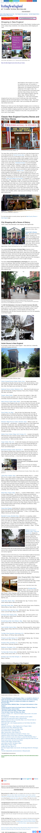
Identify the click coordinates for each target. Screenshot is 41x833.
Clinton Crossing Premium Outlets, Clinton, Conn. (13, 381)
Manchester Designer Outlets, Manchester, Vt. (12, 449)
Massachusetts (16, 0)
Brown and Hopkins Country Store (15, 178)
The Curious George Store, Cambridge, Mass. (12, 729)
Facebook (24, 778)
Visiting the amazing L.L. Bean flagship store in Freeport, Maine (16, 726)
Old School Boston (23, 823)
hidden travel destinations (19, 795)
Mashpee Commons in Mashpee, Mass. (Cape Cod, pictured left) (32, 531)
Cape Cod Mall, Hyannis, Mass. (8, 627)
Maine (11, 0)
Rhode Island (29, 0)
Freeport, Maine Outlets (7, 395)
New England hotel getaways (21, 14)
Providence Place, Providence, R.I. (9, 642)
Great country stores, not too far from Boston (12, 740)
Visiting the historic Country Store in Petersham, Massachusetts (16, 735)
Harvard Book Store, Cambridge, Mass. (10, 730)
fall (14, 798)
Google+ (5, 780)
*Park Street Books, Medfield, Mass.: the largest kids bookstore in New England (19, 705)
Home (2, 0)
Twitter (30, 778)
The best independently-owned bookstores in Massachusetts (15, 751)
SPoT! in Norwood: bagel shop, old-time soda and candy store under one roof (19, 738)
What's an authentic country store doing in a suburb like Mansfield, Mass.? (19, 737)
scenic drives (28, 795)
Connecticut (6, 0)
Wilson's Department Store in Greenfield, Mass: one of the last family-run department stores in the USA (18, 720)
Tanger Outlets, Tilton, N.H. (8, 442)
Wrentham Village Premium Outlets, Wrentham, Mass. (14, 421)
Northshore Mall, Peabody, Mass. (9, 615)
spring (21, 798)
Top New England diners (34, 14)
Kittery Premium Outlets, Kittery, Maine (10, 401)
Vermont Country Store (18, 155)
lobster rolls (17, 796)
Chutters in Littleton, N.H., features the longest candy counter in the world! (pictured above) (19, 714)
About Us (12, 2)
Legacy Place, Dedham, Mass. (8, 475)
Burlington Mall (31, 588)
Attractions (2, 2)
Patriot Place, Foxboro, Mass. (8, 492)
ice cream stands (24, 796)
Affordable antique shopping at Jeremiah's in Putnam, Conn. (15, 734)
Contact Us (28, 829)
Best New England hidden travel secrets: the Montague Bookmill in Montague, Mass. (19, 748)
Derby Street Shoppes (6, 508)
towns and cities (10, 795)
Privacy (23, 829)
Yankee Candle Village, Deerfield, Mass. (10, 741)
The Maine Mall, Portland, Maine (9, 652)
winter (17, 798)
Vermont (34, 0)
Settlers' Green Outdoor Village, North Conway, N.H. (14, 434)
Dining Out (7, 2)
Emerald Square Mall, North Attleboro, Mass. (12, 621)
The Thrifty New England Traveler (28, 819)
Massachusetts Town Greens (6, 15)
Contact (16, 2)
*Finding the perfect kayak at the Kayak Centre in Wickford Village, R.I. (19, 707)
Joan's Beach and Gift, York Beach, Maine (11, 743)
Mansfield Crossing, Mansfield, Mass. (10, 516)
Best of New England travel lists (7, 14)
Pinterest (36, 778)
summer (11, 798)
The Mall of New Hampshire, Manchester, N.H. (12, 633)
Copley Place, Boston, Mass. (8, 601)
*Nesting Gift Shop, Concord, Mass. (10, 709)
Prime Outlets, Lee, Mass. (7, 412)
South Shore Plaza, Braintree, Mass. (10, 610)
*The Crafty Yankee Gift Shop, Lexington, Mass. (13, 710)
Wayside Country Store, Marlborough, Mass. (11, 727)
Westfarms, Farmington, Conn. (8, 647)
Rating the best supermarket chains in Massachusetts (14, 718)
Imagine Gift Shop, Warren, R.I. (8, 746)
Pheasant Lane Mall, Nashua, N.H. (9, 638)
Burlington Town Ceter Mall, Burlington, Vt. (11, 656)
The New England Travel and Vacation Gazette (26, 821)
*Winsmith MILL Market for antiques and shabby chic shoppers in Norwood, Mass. (18, 701)
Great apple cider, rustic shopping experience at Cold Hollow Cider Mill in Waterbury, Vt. (18, 723)
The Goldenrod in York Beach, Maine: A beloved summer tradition (16, 716)
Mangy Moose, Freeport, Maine (8, 744)
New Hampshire (23, 0)
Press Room (18, 829)
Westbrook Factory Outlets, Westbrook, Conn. (12, 389)
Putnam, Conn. (20, 170)
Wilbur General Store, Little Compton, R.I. (11, 732)
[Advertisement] (20, 73)
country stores (33, 796)
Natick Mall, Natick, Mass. (7, 605)
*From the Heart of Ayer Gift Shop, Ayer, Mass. (13, 712)
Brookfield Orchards (20, 163)
